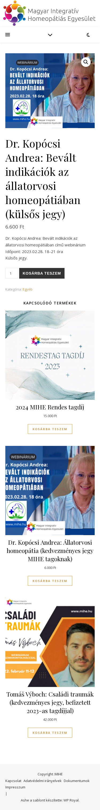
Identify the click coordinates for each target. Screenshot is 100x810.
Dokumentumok (77, 780)
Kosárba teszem (42, 273)
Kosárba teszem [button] (50, 429)
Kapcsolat (13, 780)
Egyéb (28, 289)
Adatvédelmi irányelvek (42, 780)
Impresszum (15, 787)
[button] (86, 62)
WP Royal (71, 800)
